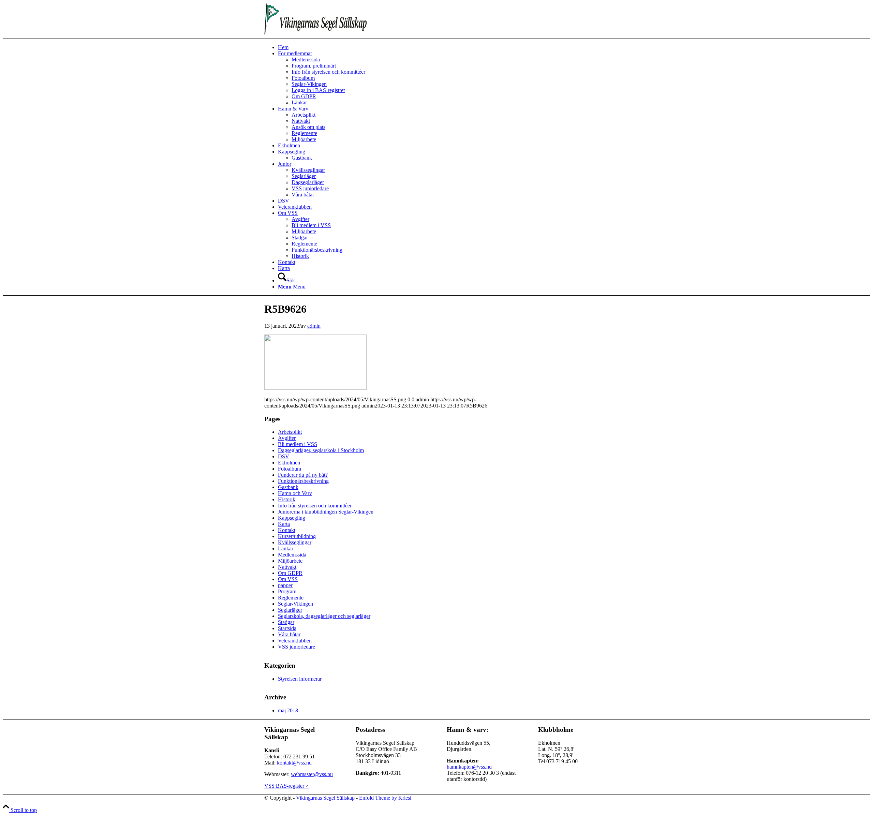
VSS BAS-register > (286, 786)
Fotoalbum (289, 469)
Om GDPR (290, 573)
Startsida (287, 628)
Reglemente (291, 597)
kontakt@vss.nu (294, 763)
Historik (286, 499)
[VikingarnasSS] (315, 35)
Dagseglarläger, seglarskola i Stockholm (321, 450)
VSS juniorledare (296, 647)
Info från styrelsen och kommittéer (315, 505)
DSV (283, 456)
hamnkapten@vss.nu (469, 767)
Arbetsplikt (290, 432)
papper (285, 585)
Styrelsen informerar (300, 679)
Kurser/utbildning (297, 536)
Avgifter (287, 438)
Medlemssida (292, 555)
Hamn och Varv (295, 493)
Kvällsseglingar (294, 542)
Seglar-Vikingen (295, 604)
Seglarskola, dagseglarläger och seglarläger (324, 616)
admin (314, 326)
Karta (284, 524)
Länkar (285, 548)
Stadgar (286, 622)
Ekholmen (289, 462)
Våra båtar (289, 634)
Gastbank (288, 487)
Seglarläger (290, 610)
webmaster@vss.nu (312, 774)
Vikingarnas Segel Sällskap (325, 798)
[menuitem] (443, 47)
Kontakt (286, 530)
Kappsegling (291, 518)
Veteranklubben (295, 640)
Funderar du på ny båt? (303, 475)
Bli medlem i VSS (297, 444)
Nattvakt (287, 567)
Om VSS (288, 579)
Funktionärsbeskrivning (303, 481)
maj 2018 (288, 710)
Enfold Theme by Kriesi (385, 798)
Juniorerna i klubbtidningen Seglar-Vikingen (325, 512)
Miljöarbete (290, 561)
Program (287, 591)
